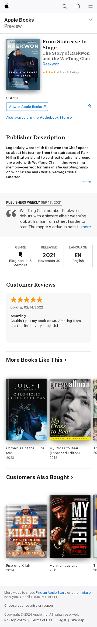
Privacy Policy (15, 620)
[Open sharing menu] (89, 106)
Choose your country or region (28, 606)
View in (25, 107)
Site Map (77, 620)
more (86, 182)
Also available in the (37, 117)
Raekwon (51, 64)
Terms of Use (42, 620)
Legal (61, 620)
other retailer (81, 593)
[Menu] (90, 6)
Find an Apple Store (51, 593)
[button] (64, 6)
